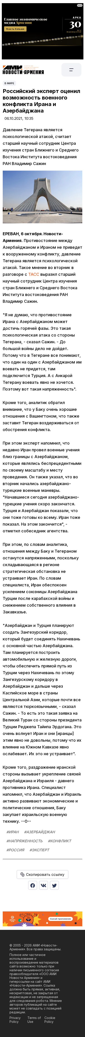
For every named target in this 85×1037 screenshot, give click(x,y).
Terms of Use (34, 1019)
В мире (9, 83)
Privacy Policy (15, 1019)
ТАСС (33, 274)
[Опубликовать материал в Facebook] (32, 885)
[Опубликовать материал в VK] (43, 885)
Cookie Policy (49, 1019)
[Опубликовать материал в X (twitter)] (54, 885)
